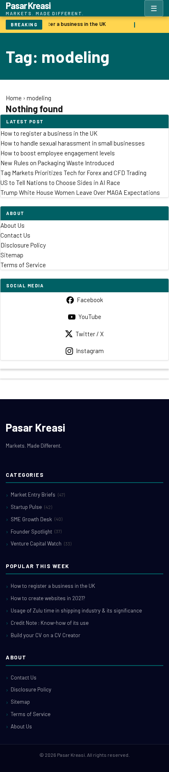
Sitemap (11, 255)
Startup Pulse (31, 507)
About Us (12, 225)
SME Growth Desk (36, 519)
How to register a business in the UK (61, 24)
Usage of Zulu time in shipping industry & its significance (76, 610)
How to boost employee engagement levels (57, 153)
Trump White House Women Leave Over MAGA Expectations (80, 192)
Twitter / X (89, 333)
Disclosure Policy (23, 245)
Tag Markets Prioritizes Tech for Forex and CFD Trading (73, 172)
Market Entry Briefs (38, 494)
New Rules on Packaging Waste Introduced (57, 162)
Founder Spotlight (36, 531)
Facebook (90, 299)
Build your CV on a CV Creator (45, 635)
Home (14, 98)
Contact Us (15, 235)
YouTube (89, 316)
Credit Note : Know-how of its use (50, 622)
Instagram (90, 350)
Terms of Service (23, 264)
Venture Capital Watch (41, 543)
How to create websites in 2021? (48, 598)
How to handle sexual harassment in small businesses (72, 143)
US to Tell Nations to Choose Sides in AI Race (60, 182)
